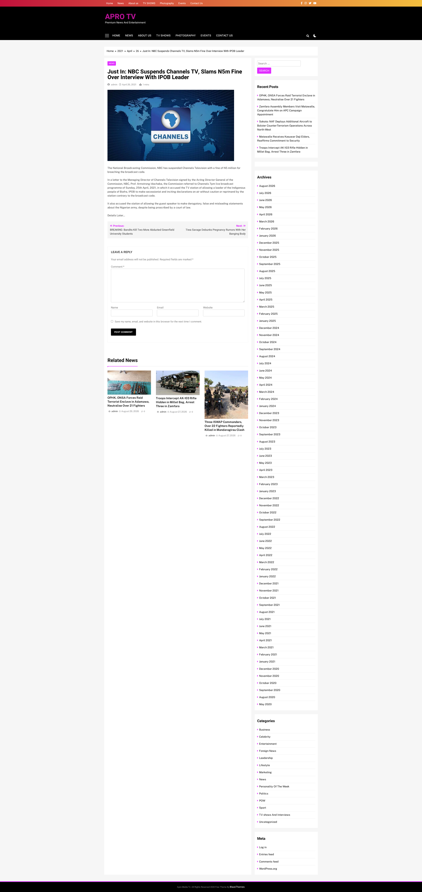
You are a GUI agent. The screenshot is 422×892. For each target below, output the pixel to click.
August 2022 (267, 526)
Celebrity (265, 736)
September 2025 (269, 264)
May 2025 (265, 292)
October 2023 (267, 427)
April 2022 (265, 555)
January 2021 (267, 661)
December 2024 (269, 328)
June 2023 (265, 455)
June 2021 (265, 626)
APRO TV (120, 16)
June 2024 (265, 370)
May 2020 (265, 704)
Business (264, 729)
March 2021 (266, 647)
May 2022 (265, 548)
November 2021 (269, 590)
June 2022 (265, 541)
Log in (263, 847)
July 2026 (265, 193)
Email (160, 308)
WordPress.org (268, 868)
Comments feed (269, 861)
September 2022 (269, 519)
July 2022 (265, 533)
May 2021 (265, 633)
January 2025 (267, 320)
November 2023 (269, 420)
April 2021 (265, 640)
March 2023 (266, 477)
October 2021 (267, 597)
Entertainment (268, 743)
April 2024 (265, 384)
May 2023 (265, 462)
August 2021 (267, 612)
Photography (167, 3)
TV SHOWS (149, 3)
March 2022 (266, 562)
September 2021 (269, 604)
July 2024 (265, 363)
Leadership (266, 758)
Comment (117, 267)
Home (109, 3)
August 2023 (267, 441)
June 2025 (265, 285)
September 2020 (269, 690)
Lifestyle (264, 765)
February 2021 (268, 654)
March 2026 (266, 221)
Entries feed (266, 854)
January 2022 (267, 576)
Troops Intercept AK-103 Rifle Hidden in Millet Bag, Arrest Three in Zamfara (176, 402)
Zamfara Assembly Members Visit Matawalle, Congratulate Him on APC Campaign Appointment (286, 110)
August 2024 (267, 356)
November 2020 (269, 675)
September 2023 (269, 434)
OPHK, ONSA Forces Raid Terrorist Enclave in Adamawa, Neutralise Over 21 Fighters (128, 401)
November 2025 (269, 249)
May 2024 (265, 377)
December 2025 (269, 242)
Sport (262, 807)
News (121, 3)
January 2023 (267, 491)
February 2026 (268, 228)
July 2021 (265, 619)
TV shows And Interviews (274, 814)
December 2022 (269, 498)
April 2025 (265, 299)
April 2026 (265, 214)
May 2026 (265, 207)
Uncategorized (268, 821)
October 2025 (267, 257)
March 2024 (266, 391)
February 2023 (268, 484)
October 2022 (267, 512)
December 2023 (269, 413)
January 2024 (267, 406)
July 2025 (265, 278)
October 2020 (267, 683)
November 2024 (269, 335)
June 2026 (265, 200)
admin (114, 84)
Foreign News (267, 750)
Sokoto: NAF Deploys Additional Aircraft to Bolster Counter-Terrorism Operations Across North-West (284, 125)
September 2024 (269, 349)
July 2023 (265, 448)
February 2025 (268, 313)
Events (182, 3)
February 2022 (268, 569)
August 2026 (267, 185)
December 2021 (269, 583)
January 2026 (267, 235)
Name (114, 308)
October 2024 (267, 342)
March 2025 (266, 306)
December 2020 (269, 668)
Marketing (265, 772)
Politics (263, 793)
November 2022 (269, 505)
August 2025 (267, 271)
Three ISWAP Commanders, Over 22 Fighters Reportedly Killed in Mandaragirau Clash (224, 426)
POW (262, 800)
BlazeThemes (237, 887)
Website (208, 308)
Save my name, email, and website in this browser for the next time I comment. (158, 321)
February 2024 (268, 399)
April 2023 (265, 470)
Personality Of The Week (274, 786)
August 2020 (267, 697)
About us (133, 3)
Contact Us (196, 3)
